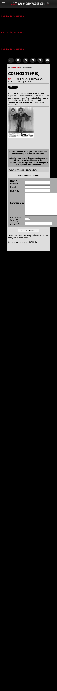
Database (16, 67)
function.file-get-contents (12, 16)
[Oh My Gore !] (9, 68)
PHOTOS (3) (37, 79)
